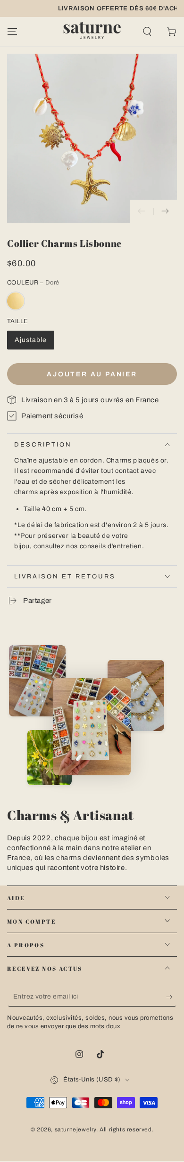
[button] (147, 32)
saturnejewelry (75, 1129)
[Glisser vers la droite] (165, 211)
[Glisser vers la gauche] (141, 211)
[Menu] (12, 32)
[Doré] (15, 301)
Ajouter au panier (92, 374)
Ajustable (31, 339)
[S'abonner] (171, 997)
